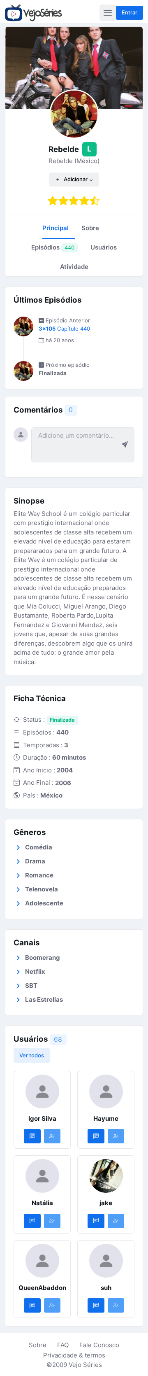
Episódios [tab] (52, 247)
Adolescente (44, 903)
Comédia (38, 847)
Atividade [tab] (74, 267)
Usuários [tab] (103, 247)
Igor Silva (42, 1118)
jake (105, 1203)
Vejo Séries (85, 1365)
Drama (35, 861)
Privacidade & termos (74, 1355)
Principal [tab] (55, 228)
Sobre (37, 1345)
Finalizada (62, 720)
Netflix (35, 971)
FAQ (63, 1345)
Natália (42, 1203)
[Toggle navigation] (107, 13)
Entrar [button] (129, 12)
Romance (39, 875)
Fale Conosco (99, 1345)
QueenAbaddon (42, 1288)
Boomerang (42, 957)
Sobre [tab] (90, 228)
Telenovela (41, 889)
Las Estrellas (44, 999)
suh (106, 1288)
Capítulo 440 (64, 328)
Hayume (105, 1118)
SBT (31, 985)
